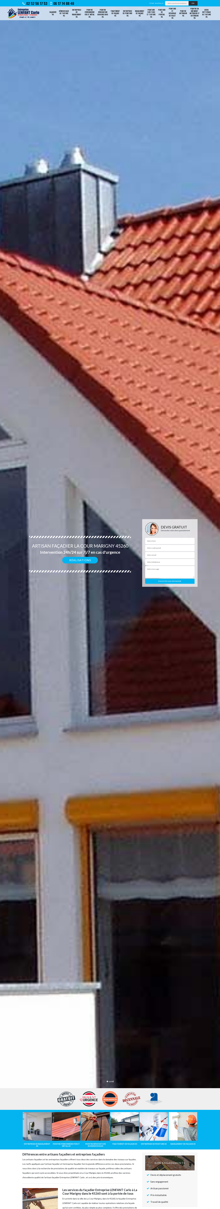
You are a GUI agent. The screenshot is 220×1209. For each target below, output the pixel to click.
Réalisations (80, 560)
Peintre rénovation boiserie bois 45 (102, 13)
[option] (110, 604)
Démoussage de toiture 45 (64, 13)
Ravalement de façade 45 (139, 13)
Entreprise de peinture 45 (127, 13)
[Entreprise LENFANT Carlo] (24, 13)
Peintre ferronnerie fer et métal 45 (89, 13)
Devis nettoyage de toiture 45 (206, 13)
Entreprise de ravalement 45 (76, 13)
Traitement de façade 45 (115, 13)
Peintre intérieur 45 (183, 13)
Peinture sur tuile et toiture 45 (151, 13)
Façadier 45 (52, 13)
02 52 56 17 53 (36, 3)
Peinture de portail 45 (161, 13)
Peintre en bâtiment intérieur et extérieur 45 (194, 13)
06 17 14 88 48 (63, 3)
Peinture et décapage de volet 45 (172, 13)
